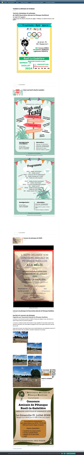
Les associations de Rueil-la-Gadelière (36, 2)
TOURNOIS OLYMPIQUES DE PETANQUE (24, 9)
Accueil (5, 2)
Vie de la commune (11, 2)
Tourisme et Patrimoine (24, 2)
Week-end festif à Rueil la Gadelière (33, 90)
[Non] (82, 453)
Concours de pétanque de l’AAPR (32, 238)
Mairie (17, 2)
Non (64, 453)
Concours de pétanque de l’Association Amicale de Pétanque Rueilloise (33, 311)
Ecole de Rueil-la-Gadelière (50, 2)
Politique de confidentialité (71, 453)
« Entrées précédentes (17, 448)
